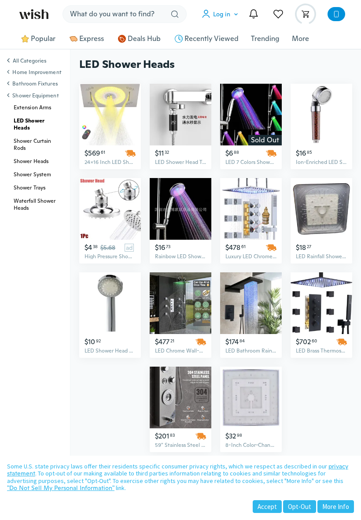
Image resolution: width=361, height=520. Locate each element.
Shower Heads (31, 161)
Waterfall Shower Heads (34, 204)
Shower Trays (29, 187)
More (300, 38)
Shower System (32, 174)
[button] (222, 14)
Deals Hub (144, 38)
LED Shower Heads (29, 124)
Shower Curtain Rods (32, 144)
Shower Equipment (35, 95)
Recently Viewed (211, 38)
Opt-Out (299, 506)
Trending (265, 38)
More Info (335, 506)
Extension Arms (32, 107)
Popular (43, 38)
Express (91, 38)
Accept (267, 506)
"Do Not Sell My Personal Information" (60, 488)
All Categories (29, 61)
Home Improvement (36, 72)
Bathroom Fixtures (34, 83)
